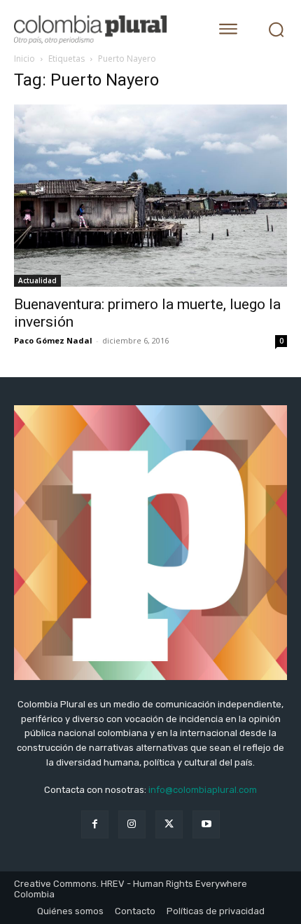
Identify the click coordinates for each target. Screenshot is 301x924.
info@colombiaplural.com (202, 789)
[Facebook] (94, 824)
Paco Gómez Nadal (53, 340)
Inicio (24, 58)
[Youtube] (206, 824)
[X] (169, 824)
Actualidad (37, 280)
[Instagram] (132, 824)
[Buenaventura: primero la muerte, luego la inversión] (150, 195)
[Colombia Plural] (101, 29)
